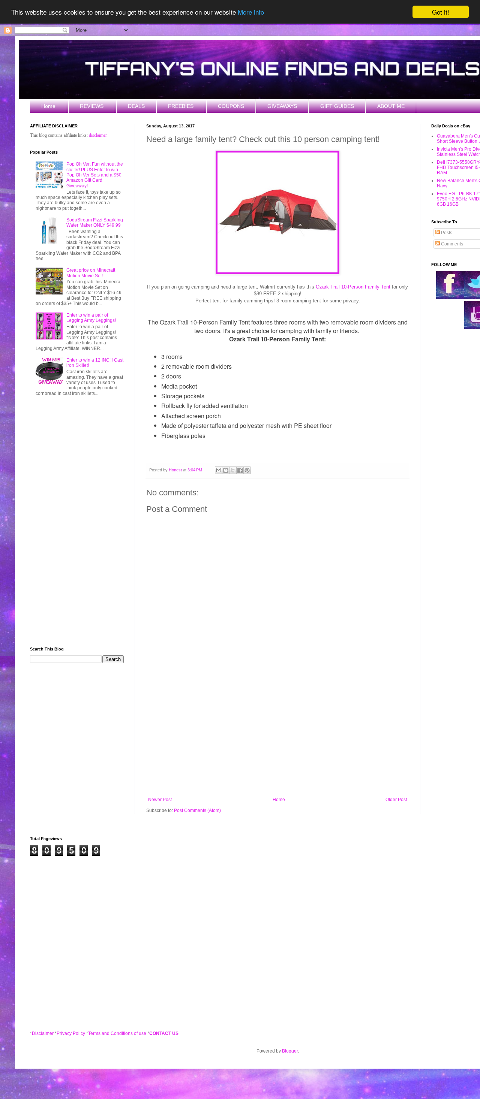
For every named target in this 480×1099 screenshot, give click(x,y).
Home (48, 106)
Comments (451, 244)
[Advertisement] (277, 735)
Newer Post (160, 799)
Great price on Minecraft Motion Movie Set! (90, 273)
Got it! (440, 11)
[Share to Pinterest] (247, 470)
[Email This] (218, 470)
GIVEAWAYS (282, 106)
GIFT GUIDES (337, 106)
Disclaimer (43, 1033)
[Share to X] (233, 470)
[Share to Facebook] (240, 470)
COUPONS (231, 106)
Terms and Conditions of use (117, 1033)
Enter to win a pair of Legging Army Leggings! (91, 318)
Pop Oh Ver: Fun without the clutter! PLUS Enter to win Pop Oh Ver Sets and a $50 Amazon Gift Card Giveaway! (94, 174)
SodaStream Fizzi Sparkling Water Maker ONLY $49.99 (94, 222)
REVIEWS (92, 106)
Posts (446, 232)
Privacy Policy (71, 1033)
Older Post (396, 799)
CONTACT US (163, 1033)
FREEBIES (181, 106)
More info (251, 12)
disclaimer (98, 135)
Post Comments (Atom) (197, 810)
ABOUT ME (391, 106)
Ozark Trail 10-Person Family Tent (353, 287)
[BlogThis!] (226, 470)
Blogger (290, 1051)
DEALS (136, 106)
